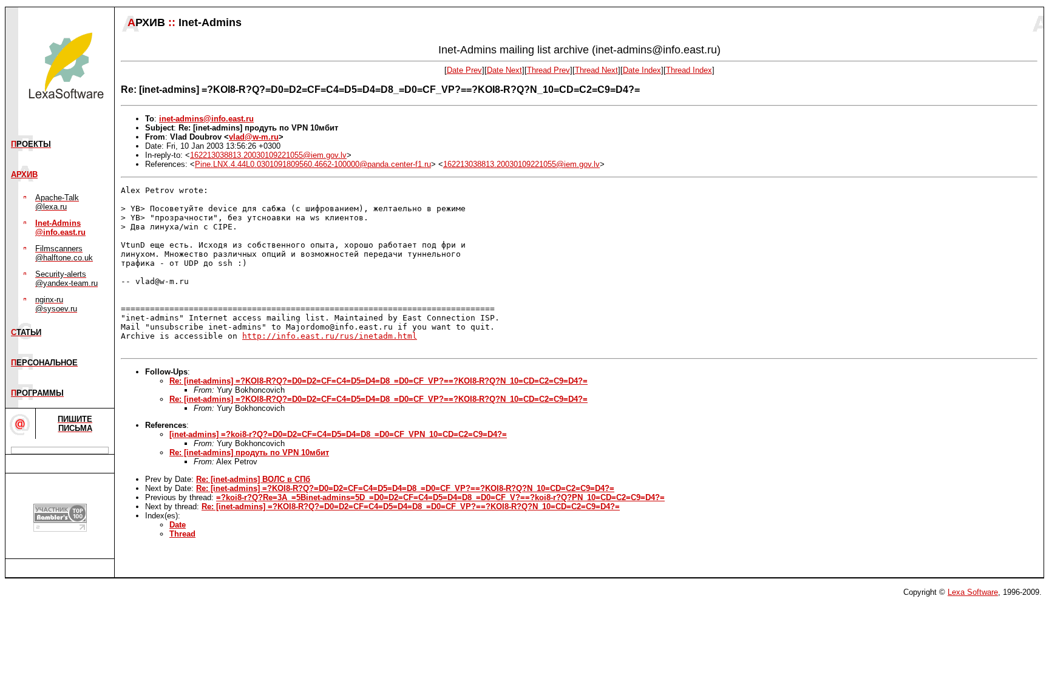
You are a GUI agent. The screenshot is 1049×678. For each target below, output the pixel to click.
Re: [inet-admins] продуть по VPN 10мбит (249, 452)
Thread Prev (548, 70)
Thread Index (689, 70)
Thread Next (596, 70)
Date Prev (464, 70)
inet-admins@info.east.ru (206, 118)
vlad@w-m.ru (254, 136)
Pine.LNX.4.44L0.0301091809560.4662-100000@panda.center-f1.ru (313, 164)
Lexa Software (973, 592)
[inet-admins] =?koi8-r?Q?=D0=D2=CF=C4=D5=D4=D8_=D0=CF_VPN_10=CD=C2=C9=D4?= (338, 434)
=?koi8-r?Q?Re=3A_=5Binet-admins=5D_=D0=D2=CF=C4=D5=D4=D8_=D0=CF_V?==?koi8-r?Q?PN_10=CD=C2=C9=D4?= (440, 497)
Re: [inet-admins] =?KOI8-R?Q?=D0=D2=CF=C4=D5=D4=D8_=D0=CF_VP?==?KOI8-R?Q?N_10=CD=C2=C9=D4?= (378, 380)
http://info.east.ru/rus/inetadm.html (329, 336)
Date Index (642, 70)
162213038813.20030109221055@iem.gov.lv (268, 155)
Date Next (504, 70)
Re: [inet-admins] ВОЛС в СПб (253, 479)
